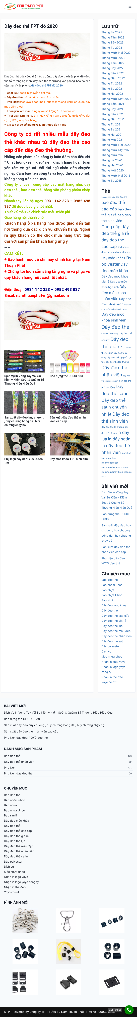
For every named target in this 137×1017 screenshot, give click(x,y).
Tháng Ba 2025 (111, 32)
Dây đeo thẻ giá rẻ (113, 620)
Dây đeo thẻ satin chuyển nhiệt (114, 407)
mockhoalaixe (108, 467)
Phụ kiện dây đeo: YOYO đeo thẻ (26, 737)
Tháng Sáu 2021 (112, 114)
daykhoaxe (123, 247)
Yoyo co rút (108, 682)
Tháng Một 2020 (112, 170)
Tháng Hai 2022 (112, 93)
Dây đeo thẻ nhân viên (116, 636)
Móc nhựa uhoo (111, 656)
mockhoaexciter (109, 462)
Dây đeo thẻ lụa (112, 626)
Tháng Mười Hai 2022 (115, 52)
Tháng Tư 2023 (111, 47)
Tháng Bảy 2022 (112, 68)
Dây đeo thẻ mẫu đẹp (115, 631)
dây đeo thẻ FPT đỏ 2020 (47, 85)
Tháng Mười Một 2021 (116, 99)
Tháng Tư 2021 (111, 124)
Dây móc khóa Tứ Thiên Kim (69, 459)
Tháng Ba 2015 (111, 180)
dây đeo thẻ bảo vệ (109, 333)
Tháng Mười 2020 (113, 155)
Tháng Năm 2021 (112, 119)
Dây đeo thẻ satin (113, 641)
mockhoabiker (108, 458)
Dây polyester (110, 646)
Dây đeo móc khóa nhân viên (113, 293)
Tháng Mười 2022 (113, 58)
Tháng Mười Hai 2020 (116, 145)
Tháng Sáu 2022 (112, 73)
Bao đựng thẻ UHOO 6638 (67, 376)
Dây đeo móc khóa (113, 605)
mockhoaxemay (109, 472)
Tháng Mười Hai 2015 (115, 175)
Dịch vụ (106, 651)
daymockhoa (107, 252)
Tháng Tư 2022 (111, 83)
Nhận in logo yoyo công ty (21, 882)
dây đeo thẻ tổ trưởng (112, 427)
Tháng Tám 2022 (112, 63)
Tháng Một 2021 (112, 139)
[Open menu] (130, 6)
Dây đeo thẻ (115, 327)
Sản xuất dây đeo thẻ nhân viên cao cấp (31, 731)
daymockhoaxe (123, 252)
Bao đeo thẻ (121, 197)
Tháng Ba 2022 (111, 88)
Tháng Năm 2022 (113, 78)
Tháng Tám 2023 (112, 37)
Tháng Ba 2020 (111, 160)
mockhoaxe (122, 467)
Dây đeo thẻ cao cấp (115, 615)
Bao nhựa (107, 590)
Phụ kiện (10, 767)
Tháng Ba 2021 (111, 129)
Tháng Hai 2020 (112, 165)
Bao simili (107, 600)
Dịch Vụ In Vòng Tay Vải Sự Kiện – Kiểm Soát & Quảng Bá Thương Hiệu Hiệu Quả (24, 379)
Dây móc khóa (112, 258)
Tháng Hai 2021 (112, 134)
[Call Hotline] (129, 1009)
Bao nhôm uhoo (111, 585)
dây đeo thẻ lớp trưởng (117, 362)
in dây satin (119, 438)
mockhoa (126, 453)
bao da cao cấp (108, 197)
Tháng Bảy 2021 (112, 109)
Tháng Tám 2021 (112, 104)
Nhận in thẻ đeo (112, 677)
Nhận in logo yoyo (113, 661)
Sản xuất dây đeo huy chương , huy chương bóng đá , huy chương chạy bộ (24, 421)
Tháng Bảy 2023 (112, 42)
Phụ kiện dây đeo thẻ (18, 773)
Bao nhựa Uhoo (111, 595)
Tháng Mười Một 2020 (116, 150)
